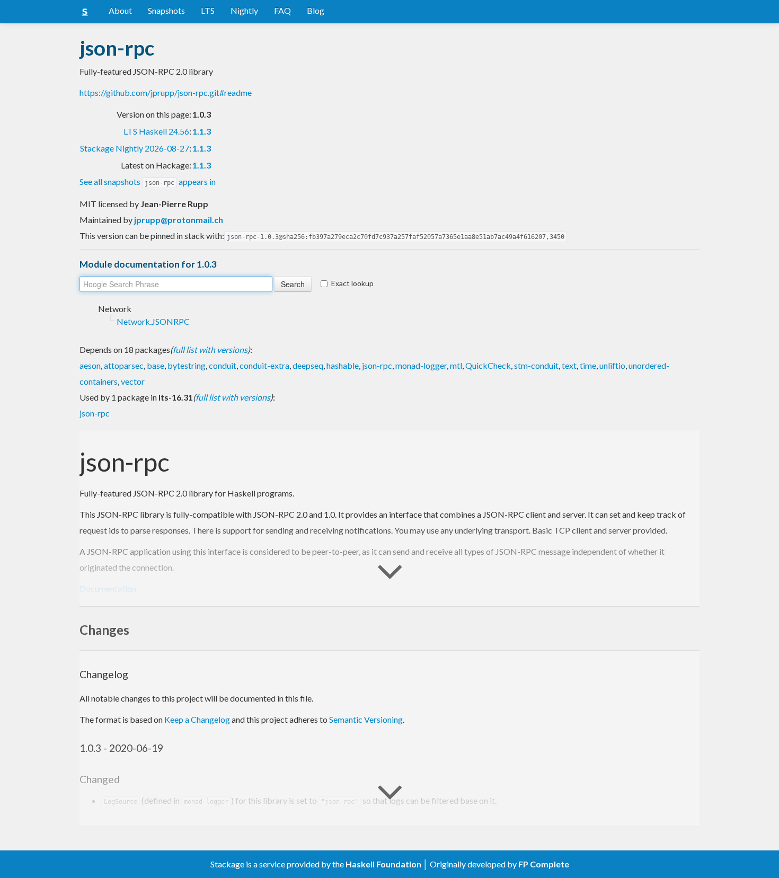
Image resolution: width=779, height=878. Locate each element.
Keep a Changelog (197, 719)
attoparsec (124, 365)
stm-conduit (536, 365)
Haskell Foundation (383, 864)
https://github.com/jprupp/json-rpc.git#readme (165, 92)
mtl (456, 365)
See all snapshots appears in (147, 181)
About (120, 10)
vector (133, 381)
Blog (315, 10)
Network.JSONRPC (153, 321)
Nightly (244, 10)
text (569, 365)
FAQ (282, 10)
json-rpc (377, 365)
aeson (90, 365)
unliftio (612, 365)
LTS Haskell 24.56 (156, 131)
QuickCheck (488, 365)
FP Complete (543, 864)
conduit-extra (264, 365)
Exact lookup (352, 283)
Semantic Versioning (366, 719)
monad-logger (421, 365)
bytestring (186, 365)
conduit (222, 365)
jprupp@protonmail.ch (178, 220)
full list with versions (210, 349)
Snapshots (166, 10)
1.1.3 (201, 131)
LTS (208, 10)
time (588, 365)
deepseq (308, 365)
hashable (342, 365)
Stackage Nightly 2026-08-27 (134, 148)
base (155, 365)
